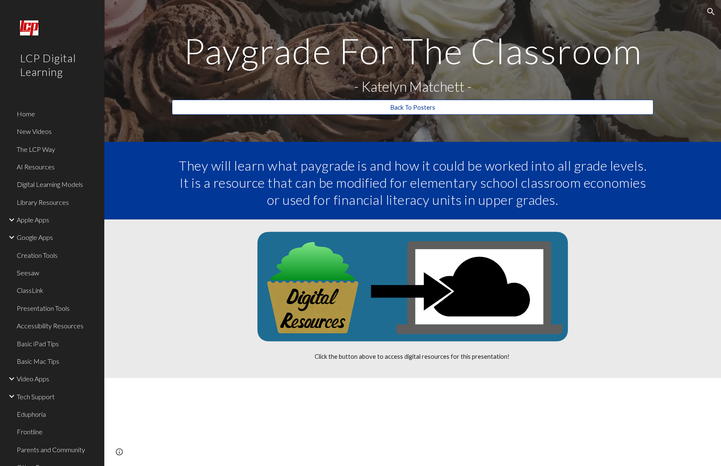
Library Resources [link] (43, 202)
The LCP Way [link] (36, 149)
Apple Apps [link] (33, 220)
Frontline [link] (30, 432)
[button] (711, 12)
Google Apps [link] (35, 237)
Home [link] (26, 114)
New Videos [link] (34, 131)
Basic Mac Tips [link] (38, 361)
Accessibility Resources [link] (50, 326)
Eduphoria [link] (31, 414)
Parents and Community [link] (51, 449)
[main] (412, 63)
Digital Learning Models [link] (50, 184)
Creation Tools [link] (37, 255)
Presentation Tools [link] (43, 308)
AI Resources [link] (36, 167)
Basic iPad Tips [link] (38, 344)
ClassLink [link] (30, 290)
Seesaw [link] (28, 273)
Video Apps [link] (33, 379)
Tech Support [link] (36, 397)
